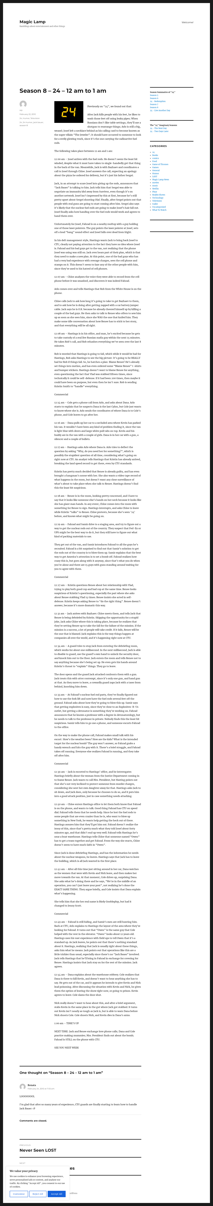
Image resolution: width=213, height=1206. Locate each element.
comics (155, 158)
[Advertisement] (106, 65)
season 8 (24, 125)
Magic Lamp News (160, 179)
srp (21, 110)
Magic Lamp (32, 21)
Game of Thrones (160, 164)
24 (21, 118)
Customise (19, 1194)
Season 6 (154, 98)
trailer (155, 204)
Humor (26, 118)
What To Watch (159, 210)
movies (155, 182)
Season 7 (154, 104)
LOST (154, 176)
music (155, 185)
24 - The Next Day (158, 128)
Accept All (56, 1194)
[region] (38, 1183)
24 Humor (27, 122)
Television (35, 118)
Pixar (154, 192)
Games (155, 167)
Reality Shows (158, 195)
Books (155, 155)
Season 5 (154, 95)
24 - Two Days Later (159, 131)
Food (154, 161)
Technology (157, 198)
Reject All (38, 1194)
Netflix (155, 189)
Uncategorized (159, 207)
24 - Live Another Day (160, 110)
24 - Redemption (158, 101)
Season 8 (154, 107)
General (156, 170)
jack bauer (38, 122)
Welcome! (187, 22)
